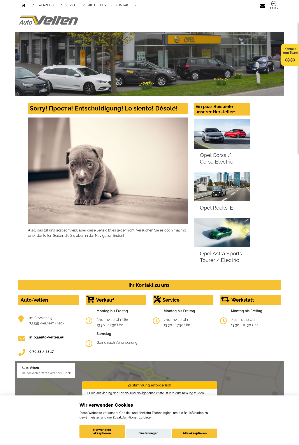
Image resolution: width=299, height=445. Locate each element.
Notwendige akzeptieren (102, 431)
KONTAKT (123, 5)
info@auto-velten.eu (46, 337)
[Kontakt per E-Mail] (262, 5)
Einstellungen (148, 433)
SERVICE (71, 5)
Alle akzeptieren (195, 433)
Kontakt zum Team (290, 50)
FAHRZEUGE (46, 5)
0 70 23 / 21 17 (41, 351)
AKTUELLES (97, 5)
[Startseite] (273, 5)
